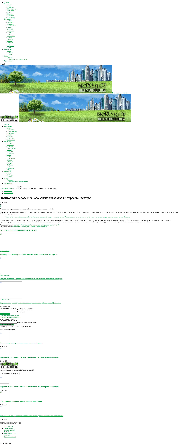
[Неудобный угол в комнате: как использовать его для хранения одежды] (4, 354)
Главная (6, 2)
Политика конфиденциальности (10, 317)
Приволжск (11, 36)
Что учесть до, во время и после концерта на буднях (21, 343)
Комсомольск (11, 26)
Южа (9, 47)
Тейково (10, 42)
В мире (9, 54)
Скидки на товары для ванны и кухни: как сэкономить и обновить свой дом (31, 279)
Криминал (10, 7)
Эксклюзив (11, 17)
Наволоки (10, 31)
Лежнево (10, 29)
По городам (7, 19)
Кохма (9, 27)
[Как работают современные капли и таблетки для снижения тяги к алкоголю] (4, 412)
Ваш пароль (21, 312)
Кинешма (10, 24)
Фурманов (10, 46)
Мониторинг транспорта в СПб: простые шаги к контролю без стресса (28, 254)
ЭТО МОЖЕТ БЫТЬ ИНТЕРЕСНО (12, 230)
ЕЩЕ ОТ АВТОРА (31, 230)
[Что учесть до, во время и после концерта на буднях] (4, 339)
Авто (9, 51)
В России (10, 52)
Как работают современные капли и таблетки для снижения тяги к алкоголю (31, 416)
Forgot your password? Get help (9, 315)
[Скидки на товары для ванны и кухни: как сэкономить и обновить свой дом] (11, 273)
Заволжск (10, 22)
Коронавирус (8, 61)
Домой (2, 188)
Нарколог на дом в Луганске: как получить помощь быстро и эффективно (30, 303)
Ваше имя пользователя (24, 310)
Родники (10, 39)
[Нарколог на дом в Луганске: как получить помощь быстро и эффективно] (11, 297)
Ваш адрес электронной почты (27, 322)
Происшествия (12, 9)
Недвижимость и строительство (17, 59)
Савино (9, 41)
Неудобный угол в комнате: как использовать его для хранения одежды (29, 357)
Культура (10, 14)
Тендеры (10, 57)
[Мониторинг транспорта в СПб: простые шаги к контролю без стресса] (11, 249)
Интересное (7, 49)
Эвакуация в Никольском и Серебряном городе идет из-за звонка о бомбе (35, 225)
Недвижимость (10, 437)
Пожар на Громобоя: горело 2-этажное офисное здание (29, 226)
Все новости (8, 4)
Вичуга (9, 21)
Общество (10, 10)
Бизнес (6, 56)
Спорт (9, 12)
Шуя (8, 44)
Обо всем (8, 427)
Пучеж (9, 37)
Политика (10, 15)
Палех (9, 32)
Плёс (9, 34)
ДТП (9, 5)
